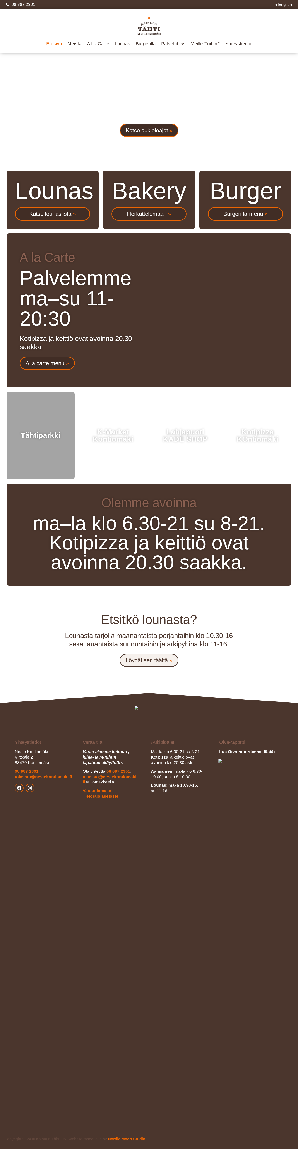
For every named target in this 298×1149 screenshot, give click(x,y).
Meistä (74, 43)
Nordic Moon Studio (126, 1139)
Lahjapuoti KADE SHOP (185, 435)
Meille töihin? (205, 43)
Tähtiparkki (40, 435)
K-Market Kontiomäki (113, 435)
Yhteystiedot (238, 43)
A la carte (98, 43)
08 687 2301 (27, 771)
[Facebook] (19, 788)
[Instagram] (30, 788)
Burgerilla (146, 43)
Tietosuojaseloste (100, 796)
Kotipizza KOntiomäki (257, 435)
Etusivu (54, 43)
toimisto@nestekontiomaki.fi (43, 776)
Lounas (122, 43)
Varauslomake (97, 790)
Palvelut (169, 43)
